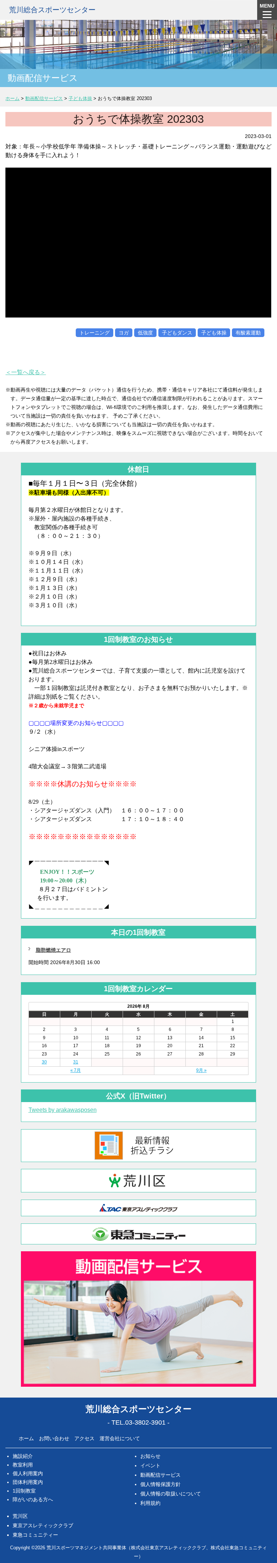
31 (75, 1062)
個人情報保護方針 (160, 1484)
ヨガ (124, 333)
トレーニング (94, 333)
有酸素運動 (248, 333)
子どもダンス (177, 333)
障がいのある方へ (33, 1499)
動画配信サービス (160, 1475)
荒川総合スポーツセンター (52, 10)
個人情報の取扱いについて (170, 1494)
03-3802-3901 (145, 1422)
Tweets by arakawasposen (62, 1110)
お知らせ (150, 1456)
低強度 (145, 333)
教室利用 (23, 1465)
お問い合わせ (54, 1438)
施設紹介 (23, 1456)
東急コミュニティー (35, 1535)
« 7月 (75, 1070)
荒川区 (20, 1516)
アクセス (84, 1438)
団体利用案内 (28, 1482)
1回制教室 (24, 1491)
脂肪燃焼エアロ (53, 950)
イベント (150, 1465)
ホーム (26, 1438)
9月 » (201, 1070)
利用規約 (150, 1503)
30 (44, 1062)
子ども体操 (214, 333)
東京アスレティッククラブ (43, 1525)
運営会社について (120, 1438)
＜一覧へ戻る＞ (25, 372)
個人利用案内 (28, 1473)
